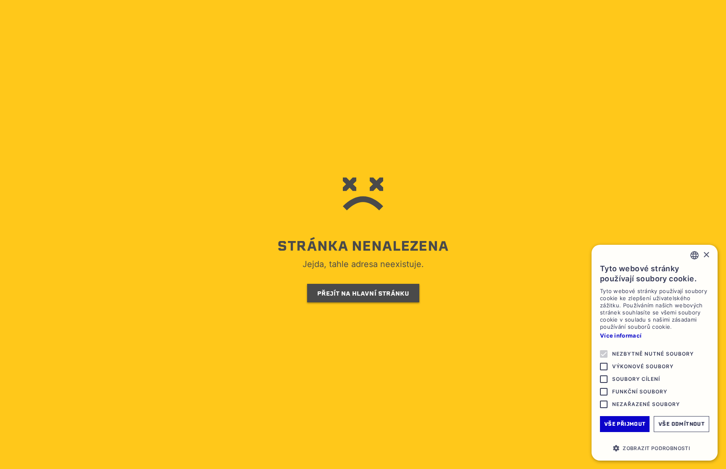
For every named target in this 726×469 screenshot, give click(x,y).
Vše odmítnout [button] (681, 423)
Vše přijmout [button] (625, 423)
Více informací (621, 335)
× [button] (706, 255)
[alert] (655, 353)
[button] (654, 448)
